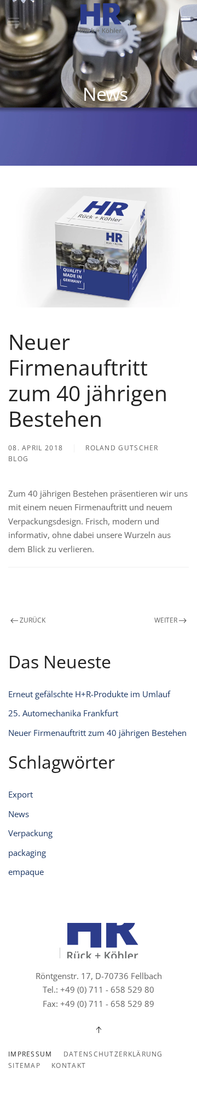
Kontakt (68, 1065)
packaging (27, 852)
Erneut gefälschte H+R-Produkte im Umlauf (89, 694)
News (18, 813)
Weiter (165, 620)
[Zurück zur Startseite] (98, 22)
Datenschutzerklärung (113, 1054)
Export (20, 794)
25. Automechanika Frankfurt (63, 713)
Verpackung (30, 833)
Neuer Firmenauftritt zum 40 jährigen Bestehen (97, 732)
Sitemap (24, 1065)
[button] (13, 22)
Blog (18, 458)
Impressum (30, 1054)
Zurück (32, 620)
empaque (26, 871)
